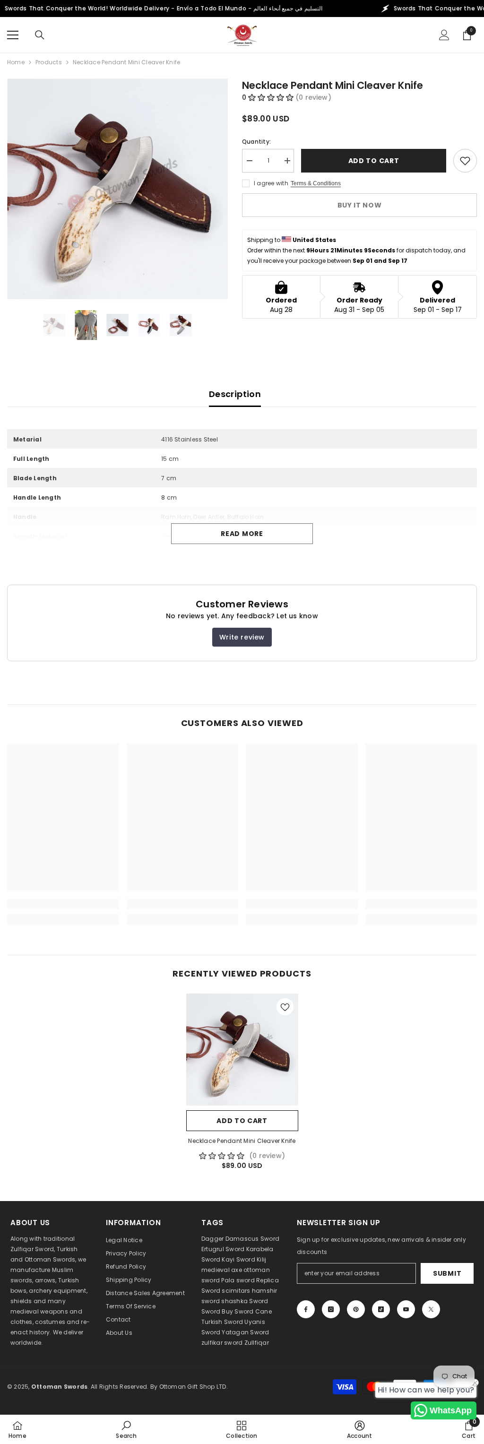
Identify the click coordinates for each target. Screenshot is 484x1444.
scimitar (234, 1291)
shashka (234, 1301)
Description (235, 394)
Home (16, 62)
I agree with (271, 183)
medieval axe (221, 1270)
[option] (117, 188)
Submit (447, 1273)
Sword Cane (252, 1311)
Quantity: (256, 142)
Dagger (212, 1239)
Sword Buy (217, 1311)
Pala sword (237, 1280)
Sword (258, 1301)
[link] (63, 904)
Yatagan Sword (245, 1332)
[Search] (39, 35)
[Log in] (444, 35)
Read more (242, 533)
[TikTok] (381, 1309)
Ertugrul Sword (222, 1249)
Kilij (261, 1259)
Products (48, 62)
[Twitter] (431, 1309)
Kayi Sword (238, 1259)
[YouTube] (406, 1309)
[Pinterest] (356, 1309)
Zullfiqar (256, 1343)
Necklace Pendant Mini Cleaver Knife (241, 1141)
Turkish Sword (222, 1322)
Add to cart (373, 160)
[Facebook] (306, 1309)
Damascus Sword (252, 1239)
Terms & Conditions (316, 183)
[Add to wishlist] (465, 161)
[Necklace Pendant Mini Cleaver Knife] (242, 1050)
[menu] (12, 35)
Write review (242, 637)
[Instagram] (331, 1309)
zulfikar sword (221, 1343)
